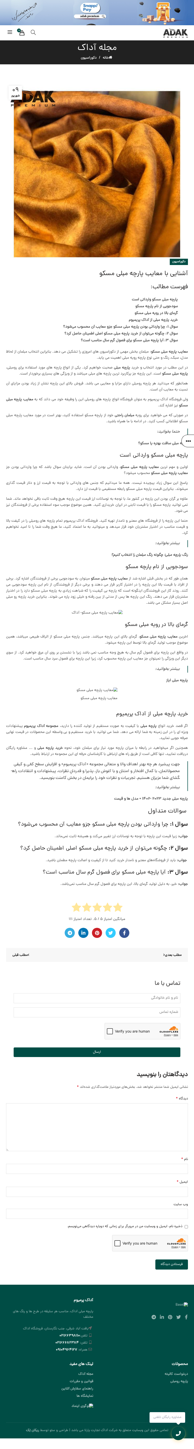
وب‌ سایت (181, 1204)
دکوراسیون (88, 58)
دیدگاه (182, 1099)
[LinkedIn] (83, 933)
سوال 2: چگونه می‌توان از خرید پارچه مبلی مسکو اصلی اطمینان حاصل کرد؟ (121, 334)
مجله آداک (85, 1374)
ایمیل (182, 1182)
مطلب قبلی (20, 955)
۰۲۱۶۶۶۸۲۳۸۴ (67, 1343)
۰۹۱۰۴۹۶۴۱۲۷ (66, 1350)
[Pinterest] (97, 933)
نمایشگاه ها (85, 1396)
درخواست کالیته (176, 1374)
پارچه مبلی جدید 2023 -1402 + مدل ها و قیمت (151, 799)
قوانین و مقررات (81, 1381)
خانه (106, 58)
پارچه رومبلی (179, 1381)
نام (184, 1159)
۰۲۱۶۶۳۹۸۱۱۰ (69, 1335)
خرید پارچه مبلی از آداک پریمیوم (153, 320)
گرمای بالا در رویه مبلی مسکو (156, 313)
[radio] (118, 909)
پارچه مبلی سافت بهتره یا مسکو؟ (163, 443)
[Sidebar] (187, 441)
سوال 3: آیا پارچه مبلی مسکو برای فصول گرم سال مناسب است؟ (129, 341)
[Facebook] (124, 933)
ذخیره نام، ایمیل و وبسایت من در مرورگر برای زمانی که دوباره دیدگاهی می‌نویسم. (124, 1226)
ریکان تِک (32, 1430)
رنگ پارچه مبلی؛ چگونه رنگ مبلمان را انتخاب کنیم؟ (149, 555)
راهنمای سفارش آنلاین (77, 1388)
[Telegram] (70, 933)
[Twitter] (111, 933)
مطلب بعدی (173, 955)
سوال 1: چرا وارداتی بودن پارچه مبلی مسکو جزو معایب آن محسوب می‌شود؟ (120, 327)
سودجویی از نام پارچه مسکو (156, 306)
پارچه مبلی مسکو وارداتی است (155, 300)
